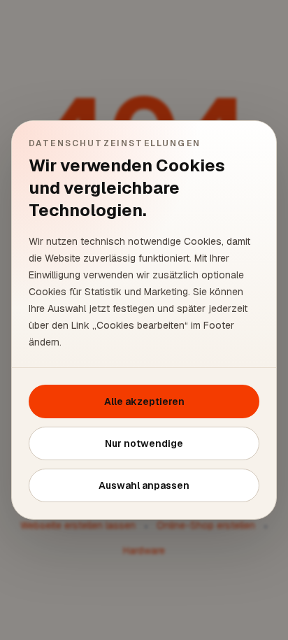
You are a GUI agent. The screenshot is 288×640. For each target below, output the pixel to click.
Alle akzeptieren (144, 401)
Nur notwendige (144, 443)
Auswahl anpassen (144, 485)
